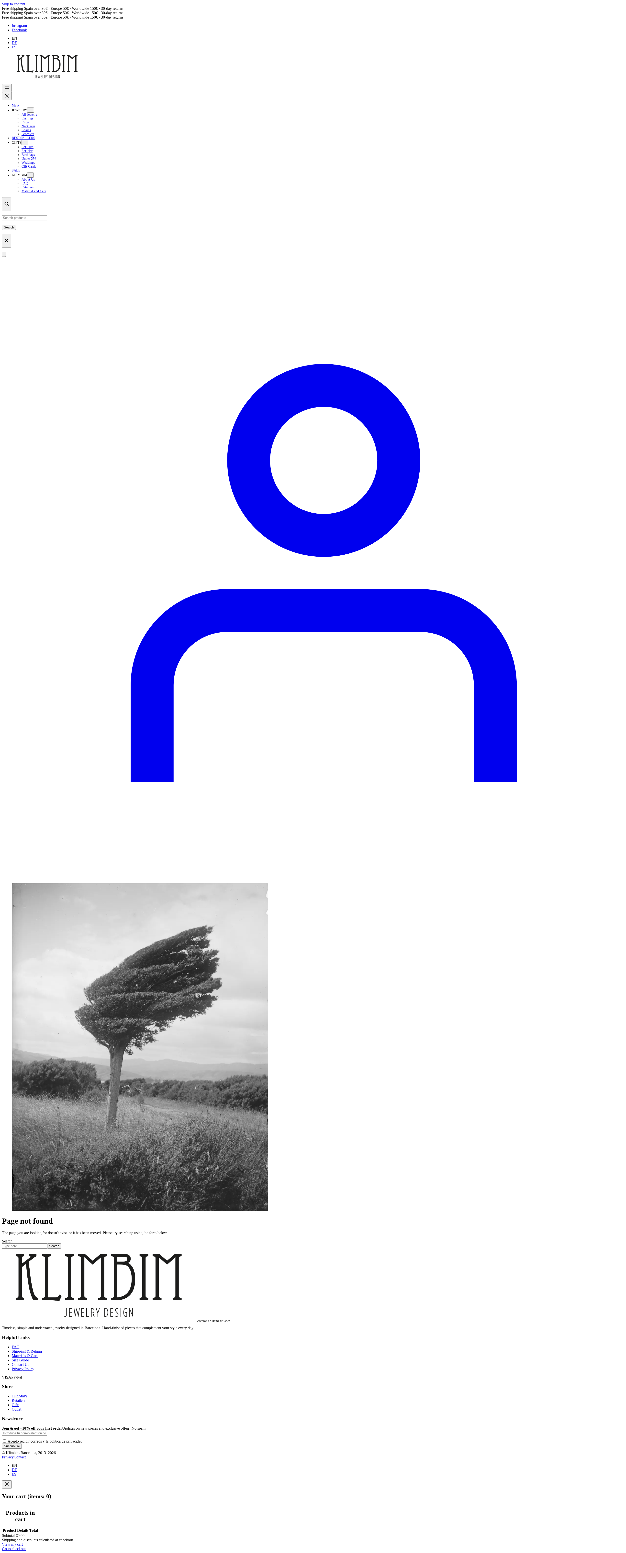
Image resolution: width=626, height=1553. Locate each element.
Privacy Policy (23, 1369)
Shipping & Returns (27, 1351)
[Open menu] (7, 88)
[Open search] (6, 204)
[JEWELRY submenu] (30, 110)
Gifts (15, 1405)
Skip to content (13, 4)
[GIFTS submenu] (25, 142)
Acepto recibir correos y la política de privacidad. (45, 1441)
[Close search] (6, 241)
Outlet (16, 1409)
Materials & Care (25, 1356)
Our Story (19, 1396)
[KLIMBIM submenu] (30, 175)
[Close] (7, 1484)
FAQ (16, 1347)
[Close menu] (7, 96)
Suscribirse (12, 1446)
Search (9, 227)
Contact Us (20, 1364)
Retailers (18, 1400)
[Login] (313, 877)
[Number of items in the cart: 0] (4, 254)
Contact (20, 1457)
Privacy (8, 1457)
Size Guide (20, 1360)
